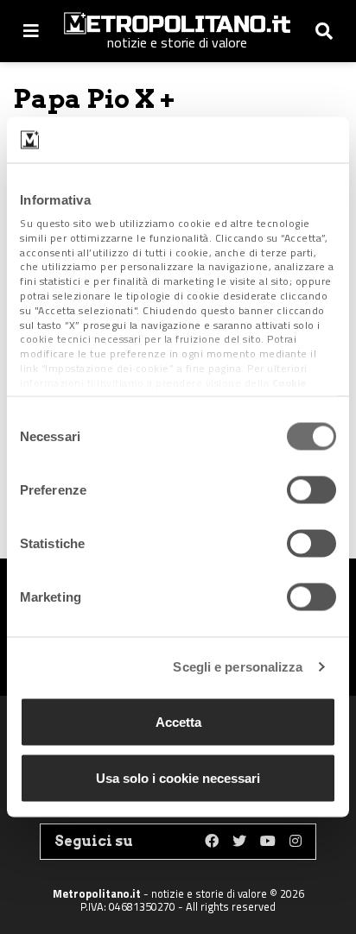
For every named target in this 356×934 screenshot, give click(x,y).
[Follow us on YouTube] (268, 841)
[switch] (311, 489)
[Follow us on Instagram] (295, 841)
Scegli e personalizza (237, 666)
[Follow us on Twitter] (239, 841)
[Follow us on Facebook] (212, 841)
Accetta (178, 721)
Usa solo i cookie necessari (178, 778)
